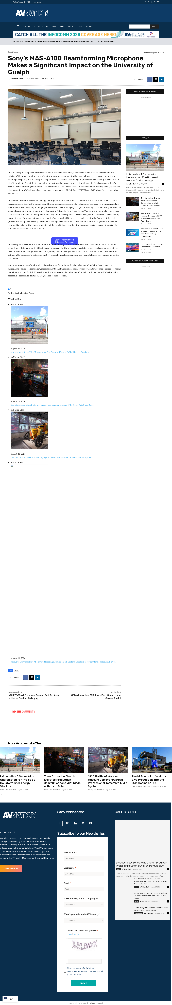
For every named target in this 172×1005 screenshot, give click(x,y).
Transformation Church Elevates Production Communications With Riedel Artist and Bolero (62, 781)
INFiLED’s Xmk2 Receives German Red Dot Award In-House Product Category (34, 696)
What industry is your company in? (81, 898)
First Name (69, 852)
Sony (16, 670)
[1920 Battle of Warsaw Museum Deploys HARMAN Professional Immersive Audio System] (132, 216)
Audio (2, 790)
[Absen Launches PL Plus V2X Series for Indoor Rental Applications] (132, 247)
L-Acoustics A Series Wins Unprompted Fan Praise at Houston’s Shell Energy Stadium (17, 781)
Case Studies (29, 42)
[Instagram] (148, 2)
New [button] (70, 934)
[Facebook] (145, 2)
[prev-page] (1, 794)
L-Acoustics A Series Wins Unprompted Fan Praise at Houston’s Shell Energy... (142, 177)
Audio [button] (76, 934)
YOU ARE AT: (17, 42)
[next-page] (5, 794)
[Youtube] (157, 2)
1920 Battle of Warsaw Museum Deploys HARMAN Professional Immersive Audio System (107, 781)
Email (66, 883)
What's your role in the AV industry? (82, 914)
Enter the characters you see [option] (82, 930)
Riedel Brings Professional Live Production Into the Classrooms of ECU (149, 780)
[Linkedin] (151, 2)
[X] (154, 2)
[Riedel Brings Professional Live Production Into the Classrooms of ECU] (152, 760)
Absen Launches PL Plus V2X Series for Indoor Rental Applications (152, 246)
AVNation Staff (17, 79)
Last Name (69, 868)
